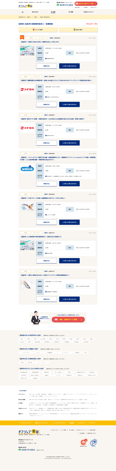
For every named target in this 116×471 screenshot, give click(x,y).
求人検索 (38, 394)
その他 (85, 352)
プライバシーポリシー (57, 394)
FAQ (68, 410)
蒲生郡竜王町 (47, 342)
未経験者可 (35, 378)
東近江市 (22, 342)
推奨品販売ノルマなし (85, 403)
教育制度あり (69, 375)
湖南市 (84, 339)
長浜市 (35, 339)
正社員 (22, 362)
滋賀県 (35, 17)
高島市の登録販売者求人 (45, 17)
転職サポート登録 (83, 399)
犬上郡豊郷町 (66, 342)
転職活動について (42, 408)
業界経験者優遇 (24, 372)
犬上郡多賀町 (85, 342)
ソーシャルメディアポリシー (82, 394)
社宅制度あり (24, 375)
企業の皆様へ (44, 394)
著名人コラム (63, 410)
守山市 (57, 339)
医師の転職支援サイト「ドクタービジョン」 (59, 413)
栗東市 (64, 339)
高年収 (69, 372)
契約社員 (30, 362)
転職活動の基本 (51, 408)
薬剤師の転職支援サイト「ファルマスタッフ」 (39, 413)
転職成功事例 (37, 410)
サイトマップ (54, 396)
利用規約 (41, 396)
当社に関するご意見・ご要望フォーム (46, 399)
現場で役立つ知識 (55, 410)
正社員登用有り (38, 405)
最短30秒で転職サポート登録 (86, 3)
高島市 (91, 339)
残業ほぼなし (80, 375)
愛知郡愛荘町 (57, 342)
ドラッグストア (26, 352)
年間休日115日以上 (92, 375)
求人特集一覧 (32, 403)
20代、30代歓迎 (58, 372)
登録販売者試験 (76, 408)
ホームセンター (65, 352)
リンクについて (47, 396)
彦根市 (28, 339)
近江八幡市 (42, 339)
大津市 (21, 339)
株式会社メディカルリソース (36, 415)
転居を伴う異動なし (35, 375)
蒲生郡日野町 (37, 342)
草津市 (50, 339)
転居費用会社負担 (80, 372)
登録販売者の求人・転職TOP (25, 17)
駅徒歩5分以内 (24, 378)
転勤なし (93, 403)
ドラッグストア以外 (62, 403)
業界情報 (49, 410)
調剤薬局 (77, 352)
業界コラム (43, 410)
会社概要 (50, 394)
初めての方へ (32, 394)
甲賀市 (71, 339)
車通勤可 (46, 375)
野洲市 (77, 339)
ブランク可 (58, 375)
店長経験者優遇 (35, 372)
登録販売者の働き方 (67, 408)
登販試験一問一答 (84, 408)
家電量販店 (49, 352)
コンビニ (38, 352)
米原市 (29, 342)
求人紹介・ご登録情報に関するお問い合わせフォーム (66, 399)
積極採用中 (46, 372)
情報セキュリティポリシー (69, 394)
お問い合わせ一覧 (33, 399)
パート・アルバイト (42, 362)
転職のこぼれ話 (58, 408)
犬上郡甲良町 (76, 342)
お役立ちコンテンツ (33, 408)
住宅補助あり (92, 372)
